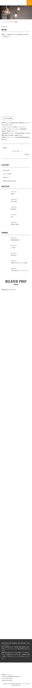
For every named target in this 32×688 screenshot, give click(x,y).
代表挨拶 (16, 435)
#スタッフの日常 (8, 118)
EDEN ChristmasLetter (9, 181)
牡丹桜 (5, 147)
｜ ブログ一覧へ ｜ (16, 151)
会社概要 (16, 481)
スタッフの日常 (7, 174)
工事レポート (6, 177)
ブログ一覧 (16, 587)
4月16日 (27, 154)
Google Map (24, 470)
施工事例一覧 (16, 384)
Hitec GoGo (6, 170)
